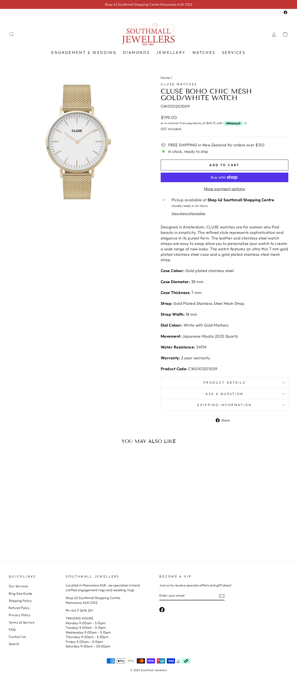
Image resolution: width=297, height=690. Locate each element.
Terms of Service (21, 622)
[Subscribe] (222, 596)
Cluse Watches (179, 84)
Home (165, 78)
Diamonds (136, 52)
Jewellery (170, 52)
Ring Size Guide (20, 593)
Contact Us (17, 637)
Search (14, 644)
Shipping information (224, 405)
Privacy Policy (19, 615)
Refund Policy (19, 608)
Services (234, 52)
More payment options (224, 188)
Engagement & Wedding (84, 52)
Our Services (18, 586)
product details (224, 383)
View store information (188, 213)
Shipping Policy (20, 601)
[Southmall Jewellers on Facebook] (162, 609)
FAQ (12, 629)
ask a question (224, 394)
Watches (203, 52)
